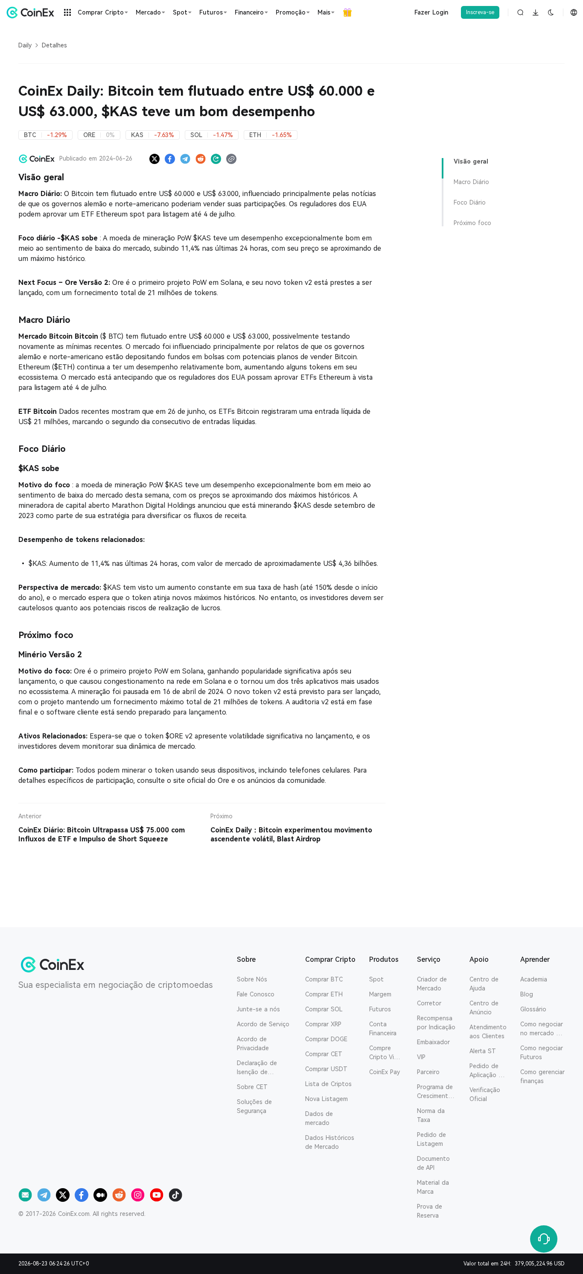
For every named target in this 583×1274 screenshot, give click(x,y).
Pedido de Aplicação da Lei (487, 1071)
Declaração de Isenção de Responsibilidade (260, 1068)
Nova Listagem (326, 1098)
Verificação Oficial (484, 1094)
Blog (526, 994)
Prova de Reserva (429, 1211)
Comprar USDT (326, 1069)
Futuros (380, 1009)
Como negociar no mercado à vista (541, 1029)
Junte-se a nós (258, 1009)
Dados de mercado (319, 1118)
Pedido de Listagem (431, 1139)
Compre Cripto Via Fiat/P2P (383, 1053)
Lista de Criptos (328, 1084)
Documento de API (433, 1163)
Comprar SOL (324, 1009)
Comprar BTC (324, 979)
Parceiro (428, 1072)
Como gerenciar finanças (542, 1076)
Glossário (533, 1009)
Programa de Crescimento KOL (435, 1092)
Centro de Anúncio (483, 1008)
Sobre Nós (252, 979)
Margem (380, 994)
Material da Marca (433, 1187)
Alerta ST (482, 1051)
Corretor (429, 1003)
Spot (376, 979)
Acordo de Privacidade (253, 1043)
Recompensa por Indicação (436, 1023)
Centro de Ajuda (483, 984)
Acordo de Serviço (263, 1024)
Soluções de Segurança (254, 1106)
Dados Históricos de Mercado (329, 1142)
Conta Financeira (382, 1029)
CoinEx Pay (384, 1072)
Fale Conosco (255, 994)
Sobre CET (252, 1087)
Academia (533, 979)
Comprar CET (323, 1054)
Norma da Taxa (431, 1115)
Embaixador (433, 1042)
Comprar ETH (324, 994)
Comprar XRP (323, 1024)
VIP (421, 1057)
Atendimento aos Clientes (488, 1032)
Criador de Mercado (432, 984)
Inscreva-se (480, 12)
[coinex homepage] (32, 12)
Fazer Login (431, 12)
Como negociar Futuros (541, 1052)
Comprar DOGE (326, 1039)
